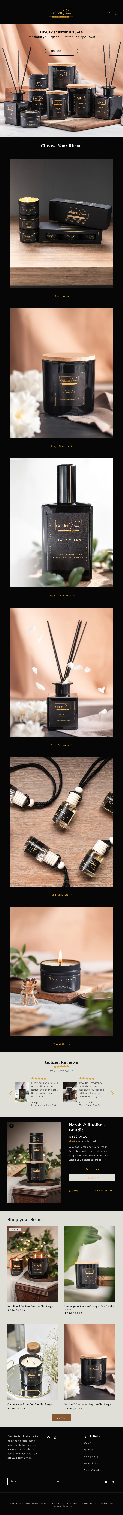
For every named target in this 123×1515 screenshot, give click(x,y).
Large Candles (60, 446)
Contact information (63, 1506)
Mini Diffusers (60, 894)
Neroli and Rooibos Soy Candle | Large (30, 1306)
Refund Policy (91, 1463)
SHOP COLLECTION (62, 51)
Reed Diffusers (60, 745)
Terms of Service (93, 1470)
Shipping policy (106, 1503)
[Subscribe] (58, 1481)
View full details (103, 1190)
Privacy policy (72, 1503)
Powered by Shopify (39, 1503)
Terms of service (88, 1503)
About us (88, 1449)
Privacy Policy (91, 1456)
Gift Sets (60, 296)
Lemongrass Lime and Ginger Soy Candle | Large (89, 1308)
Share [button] (75, 1190)
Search (87, 1443)
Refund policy (57, 1503)
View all (61, 1418)
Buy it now (92, 1177)
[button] (6, 13)
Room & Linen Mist (60, 595)
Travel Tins (60, 1044)
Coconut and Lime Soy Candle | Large (30, 1404)
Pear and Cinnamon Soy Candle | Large (87, 1404)
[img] (62, 1066)
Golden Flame (24, 1503)
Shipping (73, 1141)
